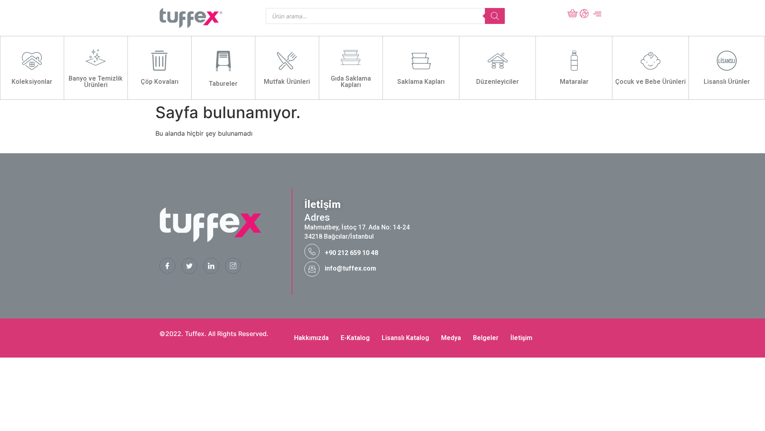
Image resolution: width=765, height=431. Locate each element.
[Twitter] (189, 266)
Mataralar (574, 81)
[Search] (495, 16)
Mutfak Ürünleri (287, 81)
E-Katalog (355, 338)
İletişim (521, 338)
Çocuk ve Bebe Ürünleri (650, 81)
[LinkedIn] (211, 266)
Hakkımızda (311, 338)
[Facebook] (167, 266)
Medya (451, 338)
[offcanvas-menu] (597, 14)
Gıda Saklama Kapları (351, 82)
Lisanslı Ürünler (727, 81)
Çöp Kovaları (159, 81)
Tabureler (223, 83)
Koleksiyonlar (32, 81)
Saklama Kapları (421, 81)
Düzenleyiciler (497, 81)
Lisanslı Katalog (405, 338)
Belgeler (485, 338)
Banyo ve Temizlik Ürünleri (96, 82)
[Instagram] (233, 266)
